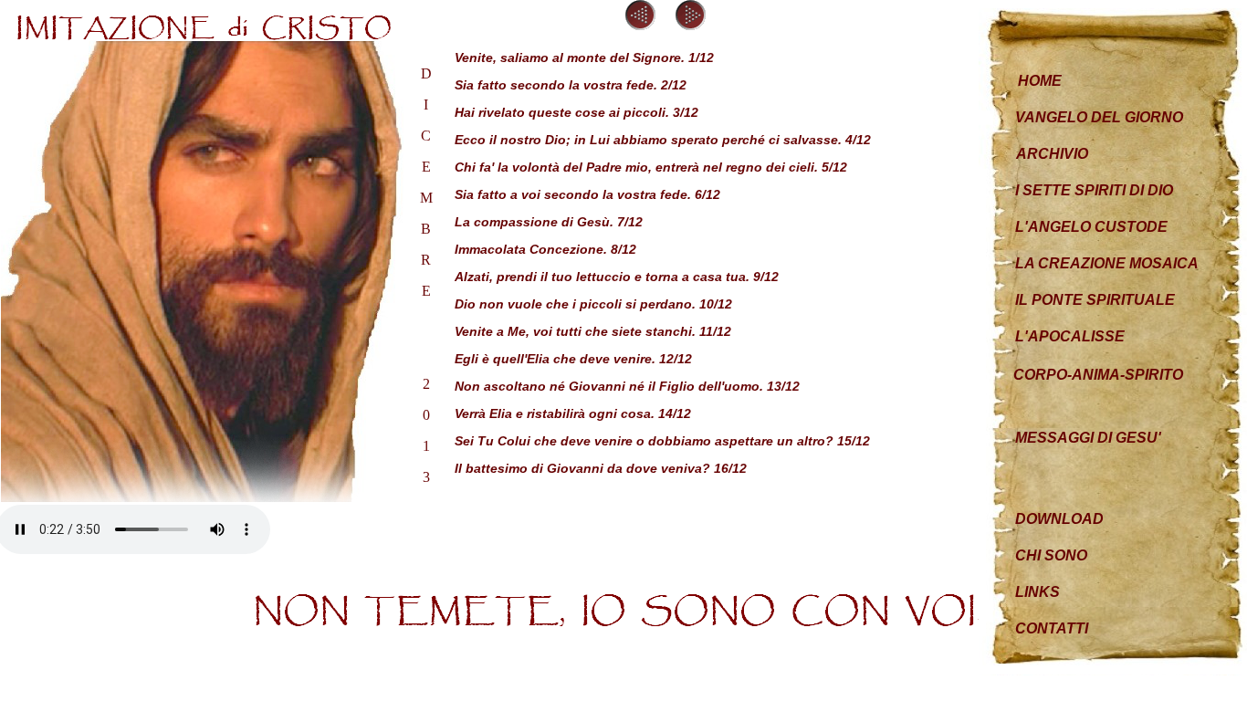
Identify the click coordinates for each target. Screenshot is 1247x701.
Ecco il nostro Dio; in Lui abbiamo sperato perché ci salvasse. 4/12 (663, 139)
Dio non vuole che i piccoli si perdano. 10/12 (593, 304)
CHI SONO (1051, 555)
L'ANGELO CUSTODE (1091, 227)
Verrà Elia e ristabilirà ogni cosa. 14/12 (573, 413)
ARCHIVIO (1052, 154)
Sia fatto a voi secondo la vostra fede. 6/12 (587, 194)
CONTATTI (1051, 628)
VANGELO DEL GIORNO (1099, 117)
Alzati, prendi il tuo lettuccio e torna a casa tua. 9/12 (617, 276)
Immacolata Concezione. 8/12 (545, 249)
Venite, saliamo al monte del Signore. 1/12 (584, 57)
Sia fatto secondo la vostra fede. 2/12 (570, 85)
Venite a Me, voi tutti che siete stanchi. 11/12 (593, 331)
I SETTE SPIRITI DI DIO (1094, 190)
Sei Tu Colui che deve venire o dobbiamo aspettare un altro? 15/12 (662, 441)
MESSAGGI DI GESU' (1088, 437)
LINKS (1037, 592)
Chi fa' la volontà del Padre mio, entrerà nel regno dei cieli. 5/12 (651, 167)
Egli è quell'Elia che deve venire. (557, 358)
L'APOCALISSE (1070, 336)
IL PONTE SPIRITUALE (1095, 300)
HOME (1040, 81)
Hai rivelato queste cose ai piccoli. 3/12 (576, 112)
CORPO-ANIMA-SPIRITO (1098, 374)
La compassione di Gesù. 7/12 (549, 221)
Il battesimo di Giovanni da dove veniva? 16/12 (601, 468)
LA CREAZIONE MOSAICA (1107, 263)
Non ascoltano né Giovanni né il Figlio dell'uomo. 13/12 (627, 386)
